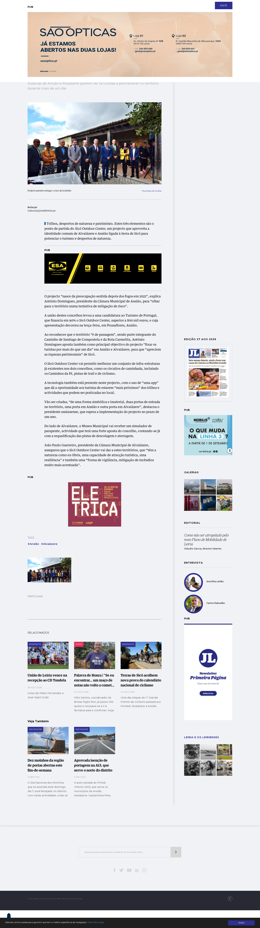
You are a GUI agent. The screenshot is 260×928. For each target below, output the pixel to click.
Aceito (241, 922)
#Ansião (33, 544)
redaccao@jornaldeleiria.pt (42, 211)
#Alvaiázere (49, 544)
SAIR (223, 5)
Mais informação (95, 922)
